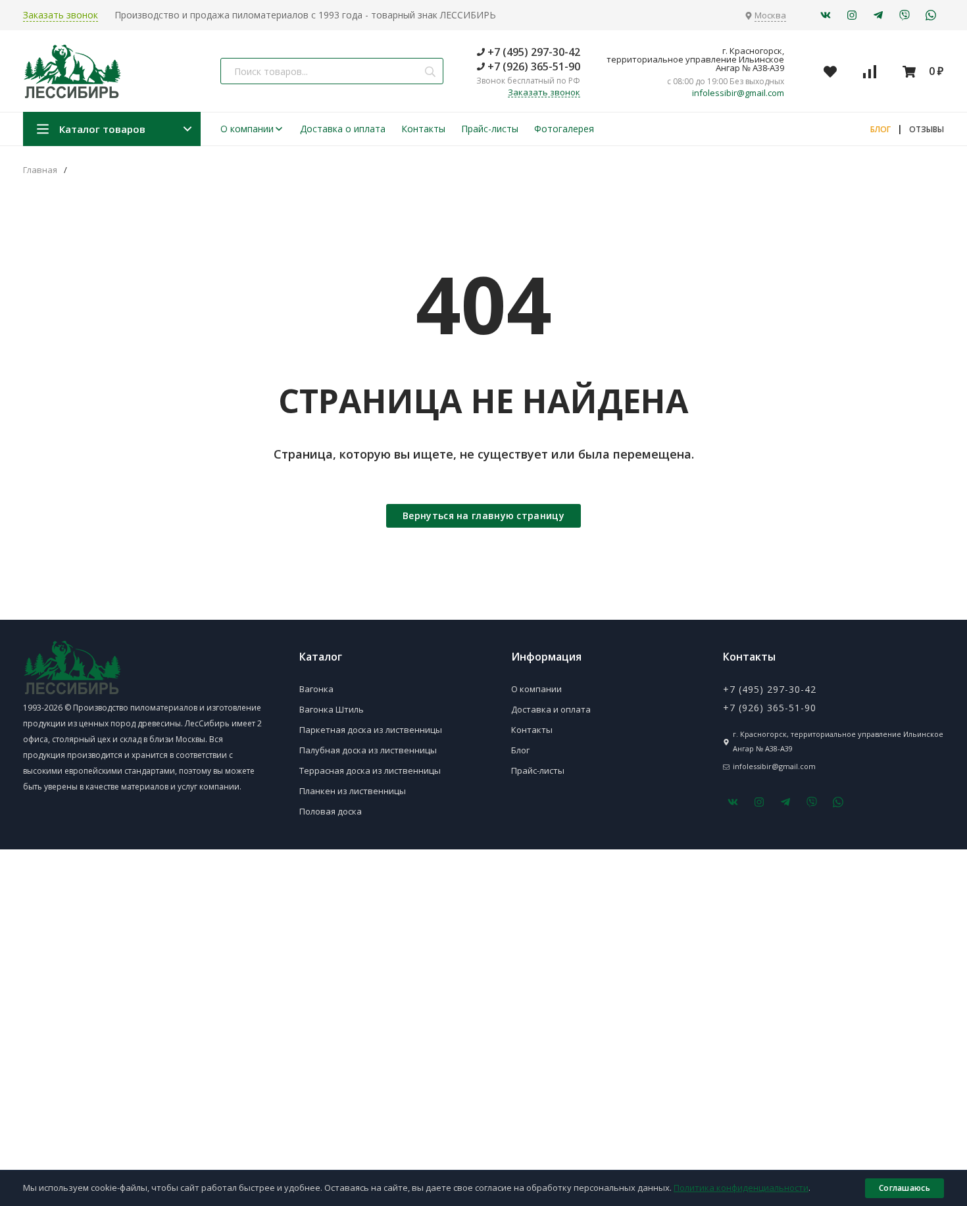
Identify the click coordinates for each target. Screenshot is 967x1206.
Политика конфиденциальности (741, 1187)
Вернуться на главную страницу (483, 515)
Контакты (423, 128)
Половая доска (330, 811)
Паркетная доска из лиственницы (370, 730)
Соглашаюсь (904, 1187)
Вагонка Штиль (331, 709)
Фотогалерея (564, 128)
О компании (247, 128)
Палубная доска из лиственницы (368, 750)
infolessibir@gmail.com (738, 93)
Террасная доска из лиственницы (370, 770)
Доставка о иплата (342, 128)
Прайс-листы (489, 128)
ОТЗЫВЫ (926, 129)
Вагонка (316, 689)
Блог (520, 750)
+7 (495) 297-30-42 (532, 52)
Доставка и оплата (551, 709)
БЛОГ (880, 129)
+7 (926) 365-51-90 (532, 66)
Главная (40, 170)
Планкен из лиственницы (352, 791)
